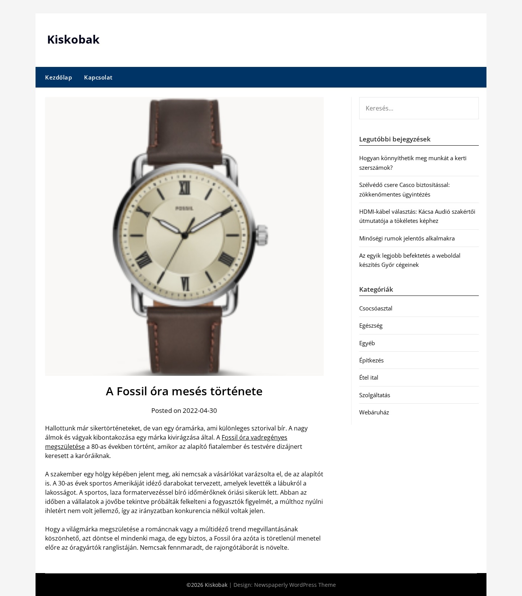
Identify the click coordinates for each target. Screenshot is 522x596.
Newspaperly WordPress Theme (295, 584)
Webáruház (374, 412)
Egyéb (367, 343)
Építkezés (371, 360)
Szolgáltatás (374, 395)
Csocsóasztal (375, 308)
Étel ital (368, 377)
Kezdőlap (58, 77)
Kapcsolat (98, 77)
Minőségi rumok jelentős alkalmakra (407, 238)
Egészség (371, 325)
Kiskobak (73, 39)
